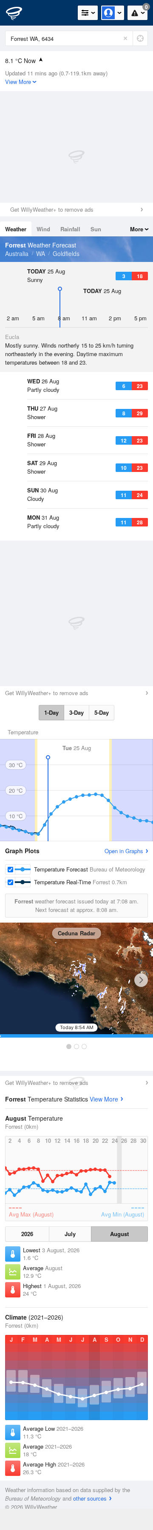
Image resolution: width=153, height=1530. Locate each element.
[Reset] (125, 38)
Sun (96, 229)
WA (40, 253)
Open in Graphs (124, 851)
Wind (43, 229)
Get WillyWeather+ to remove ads (52, 209)
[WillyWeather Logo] (19, 13)
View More (104, 1099)
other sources (90, 1498)
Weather (15, 229)
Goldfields (66, 253)
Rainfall (70, 229)
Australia (16, 253)
